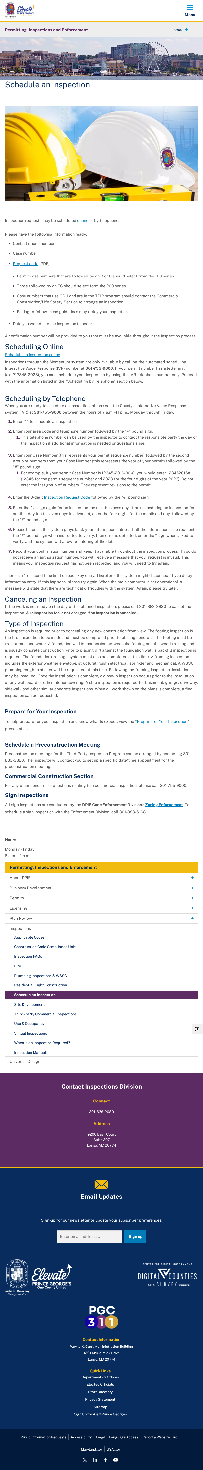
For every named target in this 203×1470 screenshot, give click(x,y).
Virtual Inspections (30, 1033)
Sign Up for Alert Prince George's (100, 1414)
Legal (100, 1437)
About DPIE (20, 877)
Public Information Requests (43, 1437)
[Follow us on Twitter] (85, 1460)
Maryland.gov (91, 1449)
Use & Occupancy (29, 1023)
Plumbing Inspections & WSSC (40, 976)
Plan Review (21, 918)
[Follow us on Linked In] (95, 1460)
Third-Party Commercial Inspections (45, 1014)
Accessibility (81, 1437)
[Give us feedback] (197, 1029)
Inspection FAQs (28, 956)
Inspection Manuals (31, 1052)
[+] (176, 30)
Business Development (30, 888)
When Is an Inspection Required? (42, 1043)
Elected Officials (100, 1384)
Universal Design (25, 1061)
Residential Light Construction (40, 985)
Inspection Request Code (67, 497)
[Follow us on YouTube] (116, 1460)
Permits (17, 898)
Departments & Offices (100, 1377)
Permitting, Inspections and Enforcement (46, 29)
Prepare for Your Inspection (162, 721)
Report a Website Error (160, 1437)
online (82, 220)
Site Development (29, 1004)
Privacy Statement (100, 1399)
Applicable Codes (29, 937)
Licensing (18, 908)
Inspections (20, 928)
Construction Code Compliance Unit (45, 947)
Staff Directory (100, 1392)
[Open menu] (190, 10)
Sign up (136, 1236)
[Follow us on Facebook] (105, 1460)
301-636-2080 (101, 1112)
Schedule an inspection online (32, 354)
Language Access (123, 1437)
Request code (25, 263)
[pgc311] (52, 1277)
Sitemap (100, 1407)
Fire (17, 966)
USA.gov (114, 1449)
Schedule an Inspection (35, 995)
